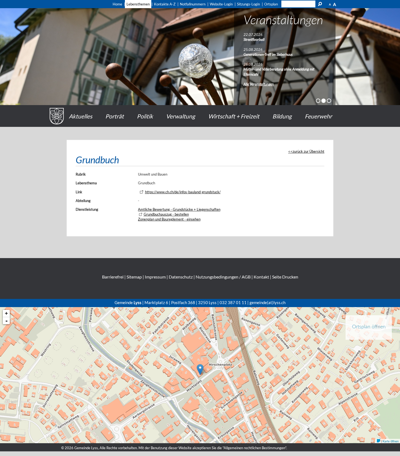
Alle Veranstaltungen (259, 84)
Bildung (282, 116)
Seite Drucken (285, 276)
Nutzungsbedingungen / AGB (223, 276)
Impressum (155, 276)
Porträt (114, 116)
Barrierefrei (113, 276)
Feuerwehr (318, 116)
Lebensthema (86, 183)
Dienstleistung (87, 209)
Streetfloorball (254, 39)
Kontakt (261, 276)
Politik (145, 116)
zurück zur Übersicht (308, 151)
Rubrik (81, 174)
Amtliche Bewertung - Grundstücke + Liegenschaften (179, 209)
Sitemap (134, 276)
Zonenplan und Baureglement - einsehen (169, 219)
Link (79, 192)
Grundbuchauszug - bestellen (166, 214)
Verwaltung (180, 116)
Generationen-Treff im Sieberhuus (268, 54)
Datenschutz (181, 276)
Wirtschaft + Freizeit (233, 116)
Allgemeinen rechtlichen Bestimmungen (254, 448)
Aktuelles (80, 116)
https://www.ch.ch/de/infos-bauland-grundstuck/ (183, 192)
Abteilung (83, 200)
